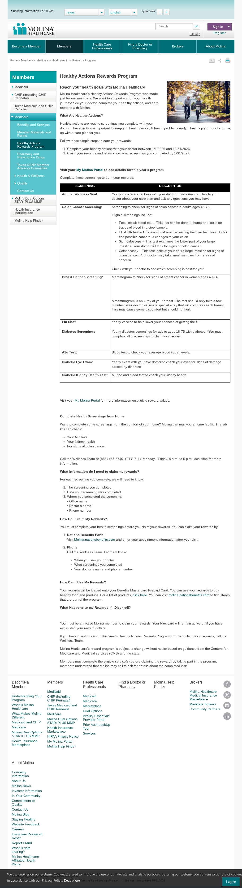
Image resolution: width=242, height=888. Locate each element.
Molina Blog (20, 814)
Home (14, 60)
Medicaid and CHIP (26, 722)
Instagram (227, 707)
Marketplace (92, 706)
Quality (22, 183)
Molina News (21, 786)
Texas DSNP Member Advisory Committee (33, 166)
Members (64, 46)
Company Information (20, 774)
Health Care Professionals (102, 46)
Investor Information (27, 791)
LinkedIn (227, 717)
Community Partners (205, 709)
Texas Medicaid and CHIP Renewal (33, 107)
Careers (18, 829)
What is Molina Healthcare (23, 706)
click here (140, 595)
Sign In (219, 27)
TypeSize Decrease (160, 12)
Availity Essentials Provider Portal (96, 718)
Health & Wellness (30, 176)
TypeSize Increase (167, 12)
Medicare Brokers (203, 704)
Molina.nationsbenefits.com (94, 539)
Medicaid (21, 87)
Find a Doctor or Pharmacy (140, 46)
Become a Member (26, 46)
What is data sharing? (21, 850)
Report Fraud (22, 843)
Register (219, 33)
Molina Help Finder (28, 220)
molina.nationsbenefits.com (189, 595)
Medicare (42, 60)
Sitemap (195, 34)
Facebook (227, 685)
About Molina (215, 46)
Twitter (227, 696)
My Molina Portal (87, 400)
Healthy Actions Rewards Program (30, 144)
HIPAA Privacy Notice (63, 736)
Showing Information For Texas (32, 11)
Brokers (178, 46)
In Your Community (26, 796)
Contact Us (25, 191)
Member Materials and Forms (34, 133)
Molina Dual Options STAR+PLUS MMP (29, 200)
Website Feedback (26, 824)
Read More (72, 880)
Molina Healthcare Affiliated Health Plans (25, 860)
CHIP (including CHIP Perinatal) (30, 96)
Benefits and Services (33, 125)
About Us (19, 781)
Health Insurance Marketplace (27, 211)
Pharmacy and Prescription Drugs (31, 155)
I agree (231, 882)
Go (196, 26)
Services (89, 733)
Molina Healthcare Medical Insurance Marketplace (203, 695)
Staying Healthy (23, 819)
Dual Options (92, 711)
